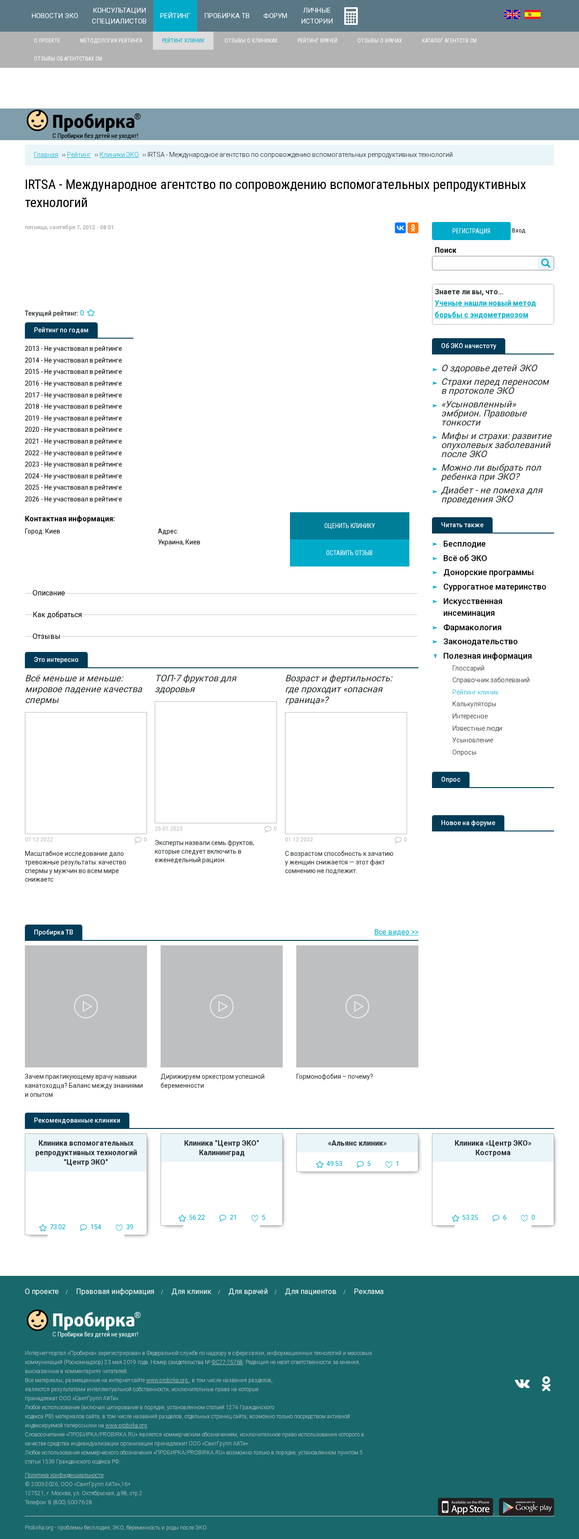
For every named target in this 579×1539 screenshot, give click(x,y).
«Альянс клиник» (357, 1143)
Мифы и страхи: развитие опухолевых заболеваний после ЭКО (496, 444)
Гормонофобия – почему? (334, 1076)
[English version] (512, 14)
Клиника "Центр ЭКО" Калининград (221, 1148)
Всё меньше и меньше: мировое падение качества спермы (83, 689)
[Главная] (83, 134)
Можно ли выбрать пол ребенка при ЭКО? (491, 472)
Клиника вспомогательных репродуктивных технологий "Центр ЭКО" (86, 1152)
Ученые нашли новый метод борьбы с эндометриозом (485, 309)
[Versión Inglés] (533, 14)
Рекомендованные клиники (77, 1120)
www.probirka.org (167, 1380)
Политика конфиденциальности (64, 1475)
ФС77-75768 (227, 1362)
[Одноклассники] (413, 227)
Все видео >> (396, 932)
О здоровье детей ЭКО (489, 368)
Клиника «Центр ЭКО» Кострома (493, 1148)
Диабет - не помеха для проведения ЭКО (491, 495)
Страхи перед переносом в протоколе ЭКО (495, 386)
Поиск (445, 250)
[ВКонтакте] (400, 227)
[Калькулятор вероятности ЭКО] (351, 16)
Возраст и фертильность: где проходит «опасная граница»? (338, 689)
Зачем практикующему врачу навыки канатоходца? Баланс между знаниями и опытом (84, 1085)
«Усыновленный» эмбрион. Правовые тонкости (484, 413)
